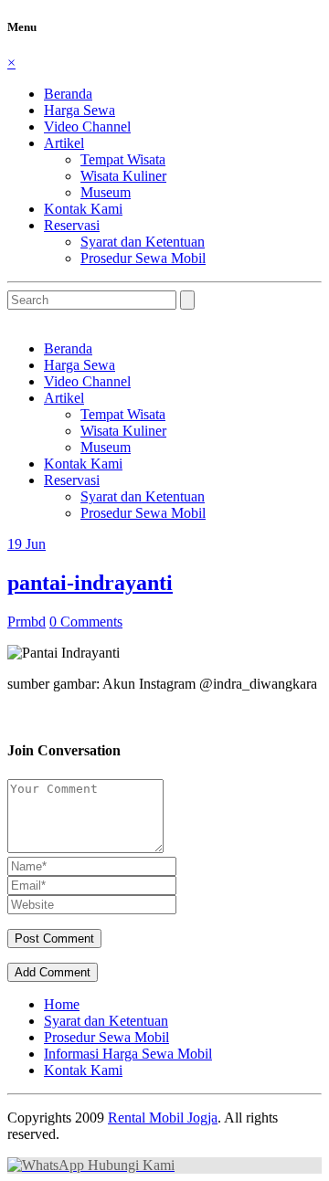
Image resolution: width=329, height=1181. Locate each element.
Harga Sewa (79, 110)
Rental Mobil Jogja (163, 1117)
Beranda (68, 93)
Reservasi (72, 225)
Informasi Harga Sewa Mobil (128, 1053)
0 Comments (85, 621)
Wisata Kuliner (123, 176)
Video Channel (87, 126)
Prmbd (26, 621)
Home (62, 1004)
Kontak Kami (83, 208)
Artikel (64, 143)
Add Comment (52, 972)
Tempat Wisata (122, 159)
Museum (105, 192)
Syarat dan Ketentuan (142, 241)
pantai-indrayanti (90, 583)
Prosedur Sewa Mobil (143, 258)
